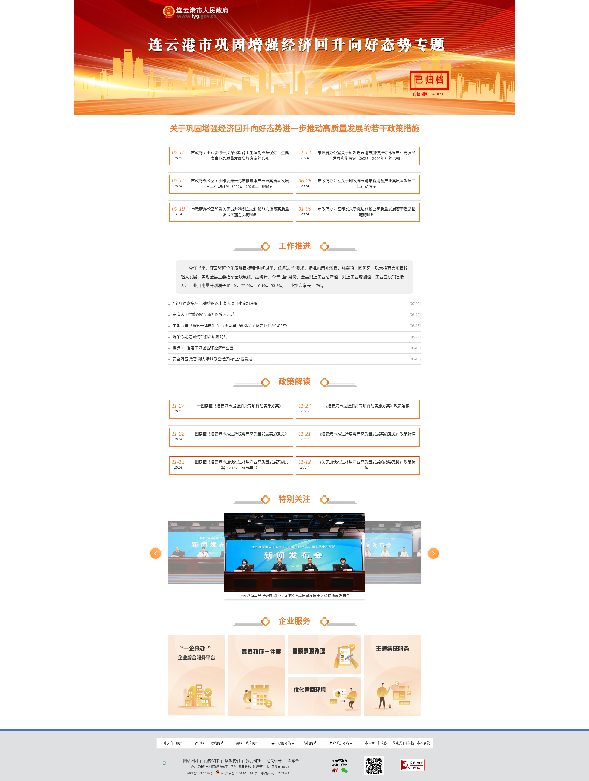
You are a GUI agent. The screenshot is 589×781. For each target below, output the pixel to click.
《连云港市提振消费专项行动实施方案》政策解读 (366, 406)
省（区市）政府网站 (209, 743)
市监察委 (395, 743)
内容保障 (211, 761)
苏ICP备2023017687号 (199, 773)
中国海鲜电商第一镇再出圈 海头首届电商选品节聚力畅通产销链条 (230, 326)
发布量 (293, 761)
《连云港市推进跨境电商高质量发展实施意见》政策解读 (366, 434)
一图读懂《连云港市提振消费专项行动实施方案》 (240, 406)
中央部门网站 (173, 743)
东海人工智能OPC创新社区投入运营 (204, 314)
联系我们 (232, 761)
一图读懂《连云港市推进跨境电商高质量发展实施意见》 (240, 434)
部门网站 (310, 743)
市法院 (409, 743)
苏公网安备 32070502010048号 (239, 773)
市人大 (370, 743)
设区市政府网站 (247, 743)
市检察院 (423, 743)
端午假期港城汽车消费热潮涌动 (200, 337)
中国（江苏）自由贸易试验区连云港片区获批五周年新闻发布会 (294, 596)
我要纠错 (253, 761)
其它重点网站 (339, 743)
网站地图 (190, 761)
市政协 (382, 743)
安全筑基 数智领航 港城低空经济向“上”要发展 (212, 359)
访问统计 (274, 761)
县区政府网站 (281, 743)
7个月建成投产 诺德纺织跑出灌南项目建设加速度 (215, 303)
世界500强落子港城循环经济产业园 (203, 348)
